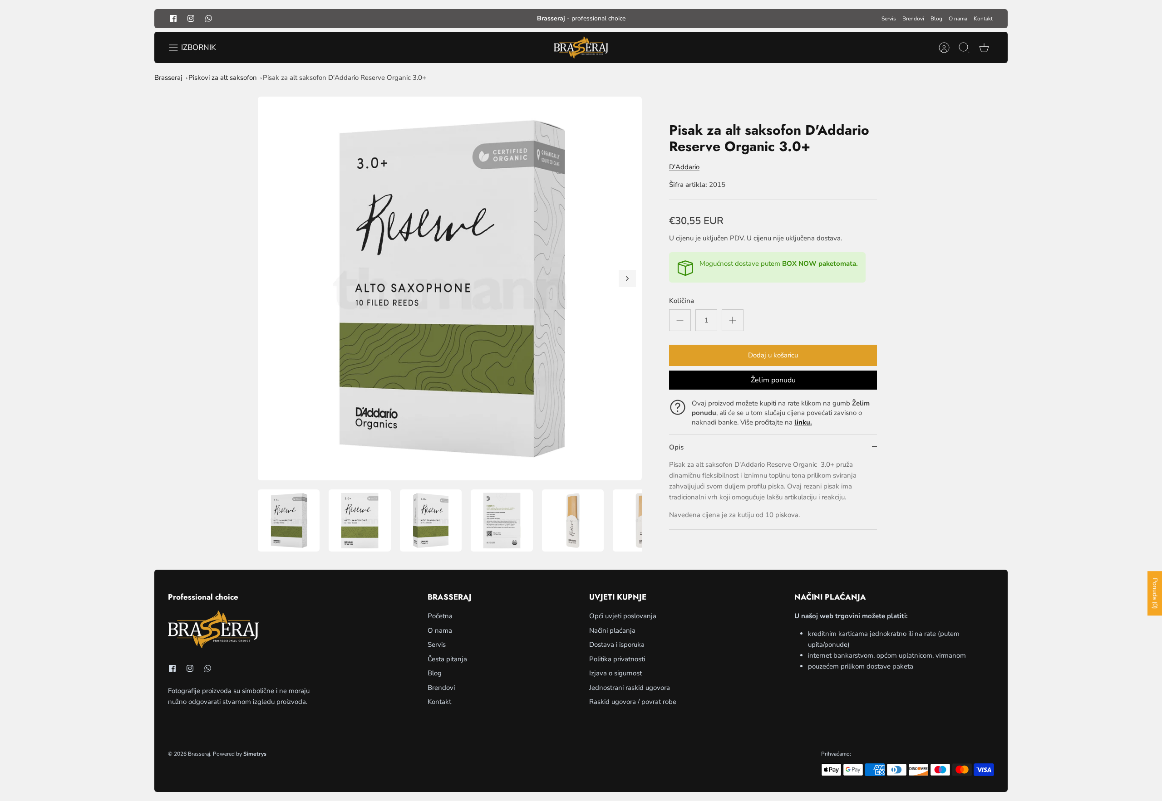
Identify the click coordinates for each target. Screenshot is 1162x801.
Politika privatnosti (617, 659)
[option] (450, 288)
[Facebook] (173, 18)
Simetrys (254, 753)
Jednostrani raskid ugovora (629, 687)
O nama (958, 18)
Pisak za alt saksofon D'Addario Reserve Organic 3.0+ (344, 77)
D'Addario (684, 166)
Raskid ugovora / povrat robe (632, 701)
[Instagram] (191, 18)
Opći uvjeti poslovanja (622, 615)
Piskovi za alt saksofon (222, 77)
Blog (936, 18)
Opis (676, 447)
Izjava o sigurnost (615, 673)
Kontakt (983, 18)
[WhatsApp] (208, 18)
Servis (888, 18)
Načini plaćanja (612, 630)
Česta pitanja (447, 659)
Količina (681, 300)
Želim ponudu (773, 380)
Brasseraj (168, 77)
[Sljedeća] (627, 278)
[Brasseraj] (581, 47)
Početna (440, 615)
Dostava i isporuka (617, 644)
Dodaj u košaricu (773, 355)
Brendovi (913, 18)
